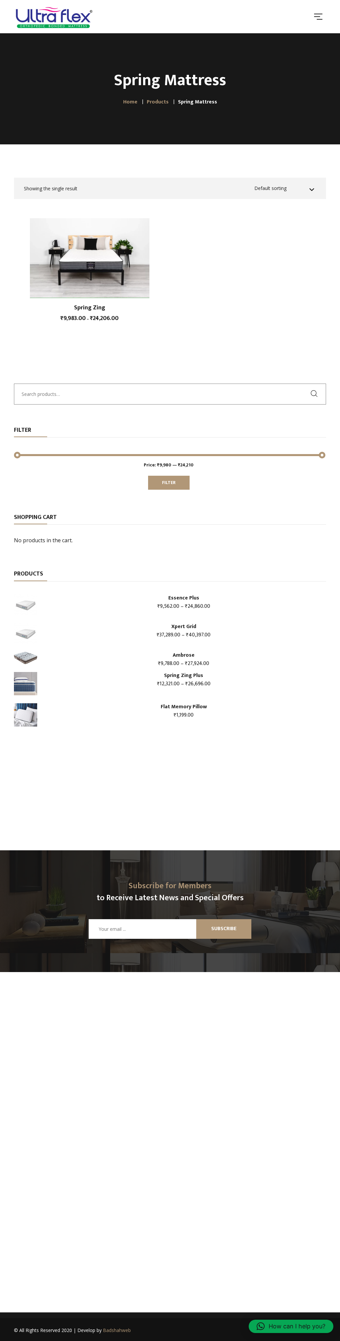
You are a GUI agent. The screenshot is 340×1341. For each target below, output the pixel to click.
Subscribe (223, 928)
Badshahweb (117, 1330)
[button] (291, 1326)
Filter (169, 482)
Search (316, 394)
